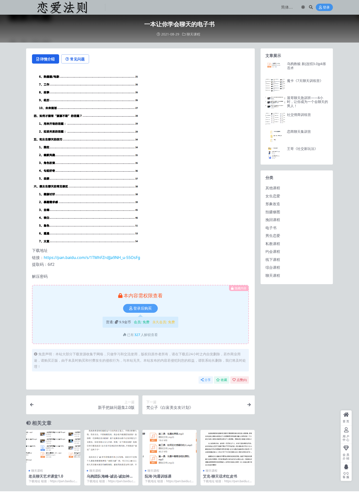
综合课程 (272, 267)
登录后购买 (142, 308)
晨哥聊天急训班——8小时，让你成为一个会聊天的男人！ (307, 101)
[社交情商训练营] (275, 119)
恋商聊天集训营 (299, 131)
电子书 (270, 227)
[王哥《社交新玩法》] (275, 153)
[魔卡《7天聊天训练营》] (275, 85)
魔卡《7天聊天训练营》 (305, 80)
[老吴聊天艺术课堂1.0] (53, 448)
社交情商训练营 (299, 114)
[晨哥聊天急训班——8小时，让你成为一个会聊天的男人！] (275, 102)
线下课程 (272, 259)
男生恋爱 (272, 235)
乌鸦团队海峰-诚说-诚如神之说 (110, 478)
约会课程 (272, 251)
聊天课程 (193, 34)
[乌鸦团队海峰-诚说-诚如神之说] (111, 448)
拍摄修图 (272, 211)
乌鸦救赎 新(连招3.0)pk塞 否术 (306, 65)
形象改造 (272, 203)
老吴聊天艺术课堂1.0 (46, 476)
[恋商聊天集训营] (275, 136)
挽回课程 (272, 219)
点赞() (242, 380)
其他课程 (272, 187)
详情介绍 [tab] (47, 58)
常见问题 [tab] (77, 58)
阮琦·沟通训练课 (158, 476)
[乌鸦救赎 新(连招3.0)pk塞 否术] (275, 68)
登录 (326, 7)
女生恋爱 (272, 195)
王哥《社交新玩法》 (302, 148)
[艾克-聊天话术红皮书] (228, 448)
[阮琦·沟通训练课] (169, 448)
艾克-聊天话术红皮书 (220, 476)
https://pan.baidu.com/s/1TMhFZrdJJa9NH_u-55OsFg (92, 257)
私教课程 (272, 243)
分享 (207, 380)
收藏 (224, 380)
